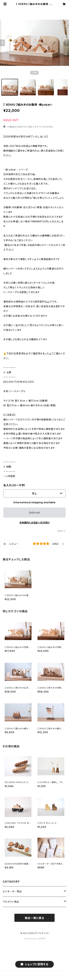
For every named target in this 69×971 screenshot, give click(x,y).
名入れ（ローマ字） (14, 485)
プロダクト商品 (11, 901)
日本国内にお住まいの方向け (34, 522)
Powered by (31, 938)
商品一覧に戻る (34, 918)
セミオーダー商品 (12, 891)
